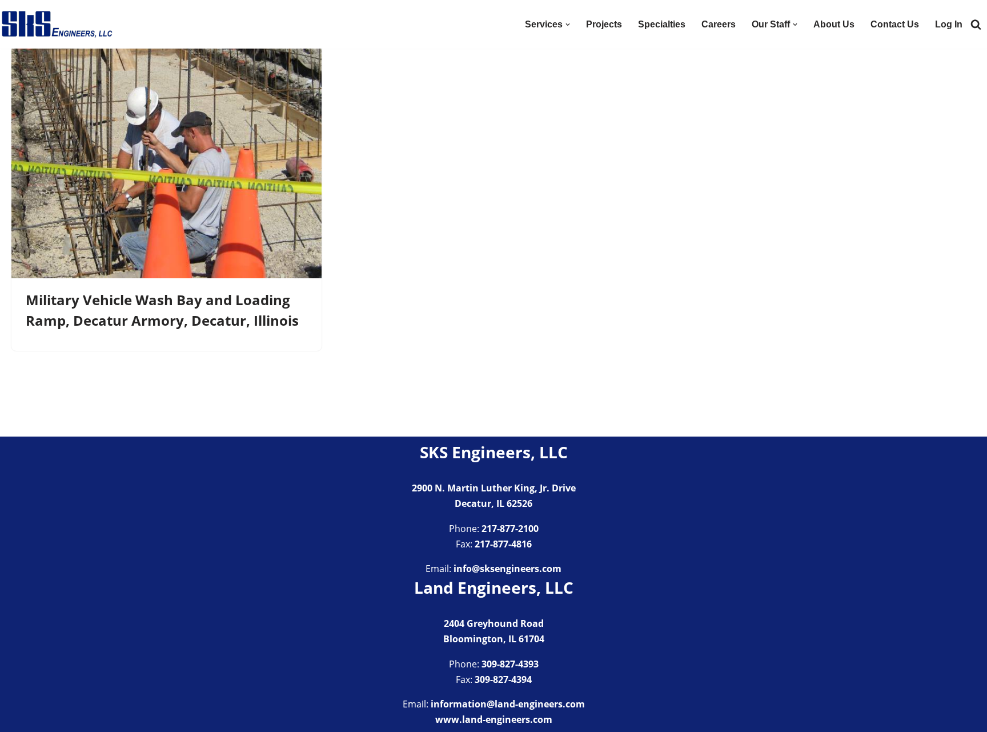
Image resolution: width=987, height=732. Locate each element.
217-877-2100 (510, 528)
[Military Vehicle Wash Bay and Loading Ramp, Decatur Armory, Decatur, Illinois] (166, 162)
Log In (948, 24)
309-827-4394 (503, 679)
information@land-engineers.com (508, 704)
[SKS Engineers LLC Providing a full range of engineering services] (57, 24)
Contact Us (894, 24)
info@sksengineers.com (507, 568)
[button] (567, 24)
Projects (604, 24)
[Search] (975, 24)
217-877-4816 (503, 544)
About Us (833, 24)
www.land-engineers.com (493, 719)
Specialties (661, 24)
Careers (718, 24)
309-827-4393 (510, 664)
